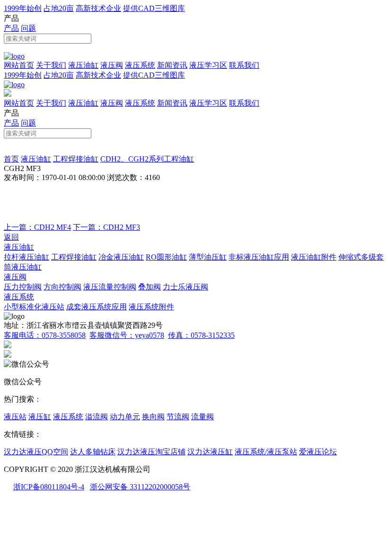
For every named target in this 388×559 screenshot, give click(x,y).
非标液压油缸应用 (259, 257)
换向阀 (153, 417)
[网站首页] (14, 56)
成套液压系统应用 (96, 307)
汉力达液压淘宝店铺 (151, 452)
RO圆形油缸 (166, 257)
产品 (11, 28)
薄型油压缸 (208, 257)
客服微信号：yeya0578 (126, 335)
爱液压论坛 (318, 452)
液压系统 (140, 65)
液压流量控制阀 (109, 287)
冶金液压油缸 (121, 257)
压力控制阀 (23, 287)
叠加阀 (149, 287)
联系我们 (244, 65)
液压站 (15, 417)
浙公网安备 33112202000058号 (140, 487)
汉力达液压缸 (210, 452)
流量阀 (202, 417)
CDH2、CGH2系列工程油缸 (147, 159)
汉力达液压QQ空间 (36, 452)
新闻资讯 (172, 65)
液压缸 (39, 417)
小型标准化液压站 (34, 307)
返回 (11, 237)
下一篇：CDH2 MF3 (106, 227)
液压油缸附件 (313, 257)
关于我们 (51, 65)
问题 (28, 28)
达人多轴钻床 (92, 452)
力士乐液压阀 (185, 287)
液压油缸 (83, 65)
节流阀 (178, 417)
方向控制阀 (62, 287)
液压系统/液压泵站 (266, 452)
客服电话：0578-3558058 (45, 335)
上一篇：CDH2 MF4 (37, 227)
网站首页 (19, 65)
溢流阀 (96, 417)
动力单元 (125, 417)
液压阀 (111, 65)
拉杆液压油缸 (26, 257)
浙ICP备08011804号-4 (48, 487)
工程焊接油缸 (75, 159)
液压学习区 (208, 65)
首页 (11, 159)
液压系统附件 (151, 307)
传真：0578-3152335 (201, 335)
